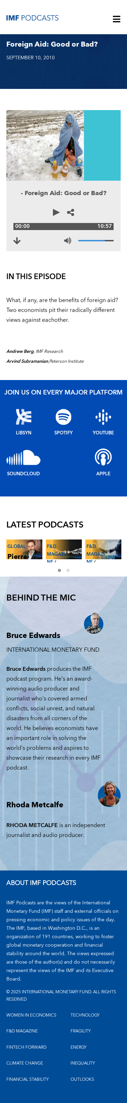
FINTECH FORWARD (26, 1047)
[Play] (56, 212)
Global (16, 546)
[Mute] (67, 240)
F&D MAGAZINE (22, 1031)
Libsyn (23, 433)
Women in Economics (31, 1015)
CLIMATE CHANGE (24, 1063)
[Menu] (117, 19)
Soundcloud (23, 474)
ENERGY (78, 1047)
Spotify (63, 433)
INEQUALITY (83, 1063)
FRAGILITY (81, 1031)
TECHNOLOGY (85, 1015)
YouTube (103, 433)
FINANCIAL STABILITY (27, 1079)
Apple (103, 474)
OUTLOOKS (82, 1079)
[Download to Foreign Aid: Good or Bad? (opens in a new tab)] (16, 240)
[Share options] (70, 212)
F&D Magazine (56, 554)
